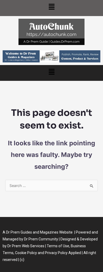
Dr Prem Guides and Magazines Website (39, 232)
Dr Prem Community (41, 239)
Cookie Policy (26, 253)
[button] (51, 8)
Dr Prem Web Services (25, 246)
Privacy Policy (56, 253)
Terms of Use (58, 246)
